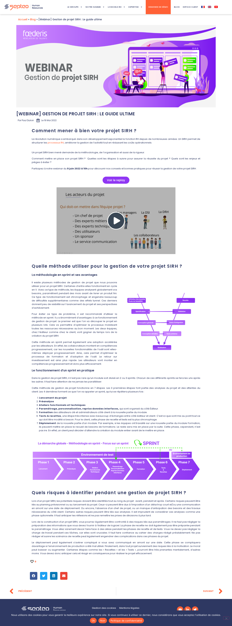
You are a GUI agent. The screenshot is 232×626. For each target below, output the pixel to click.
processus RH (56, 142)
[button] (33, 576)
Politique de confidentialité (126, 620)
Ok (93, 620)
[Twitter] (195, 609)
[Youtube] (180, 609)
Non (102, 620)
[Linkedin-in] (187, 609)
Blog (33, 19)
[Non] (226, 618)
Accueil (22, 19)
